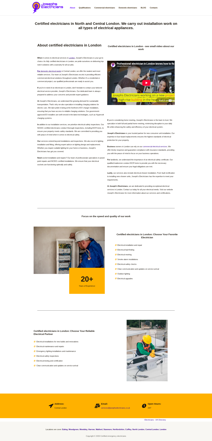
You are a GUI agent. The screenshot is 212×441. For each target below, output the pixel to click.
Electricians (149, 420)
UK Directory (160, 420)
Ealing (65, 429)
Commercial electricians (104, 8)
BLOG (143, 8)
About (72, 8)
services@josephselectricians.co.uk (115, 408)
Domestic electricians (128, 8)
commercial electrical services (155, 146)
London (72, 58)
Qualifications (85, 8)
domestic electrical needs (49, 71)
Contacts (154, 8)
